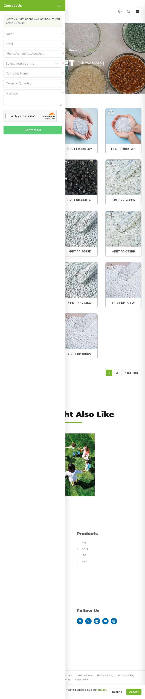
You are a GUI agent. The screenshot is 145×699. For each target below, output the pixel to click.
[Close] (59, 5)
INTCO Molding (126, 675)
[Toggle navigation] (137, 11)
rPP (84, 561)
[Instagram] (114, 621)
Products (75, 50)
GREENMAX (81, 679)
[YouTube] (105, 621)
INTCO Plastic (85, 675)
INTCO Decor (66, 675)
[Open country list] (56, 64)
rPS (84, 542)
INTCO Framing (105, 675)
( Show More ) (90, 63)
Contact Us (33, 130)
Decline (117, 692)
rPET (90, 50)
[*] (33, 34)
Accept (134, 692)
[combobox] (33, 64)
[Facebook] (80, 621)
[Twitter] (88, 621)
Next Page (131, 372)
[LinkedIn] (97, 621)
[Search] (128, 11)
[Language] (119, 11)
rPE (84, 555)
